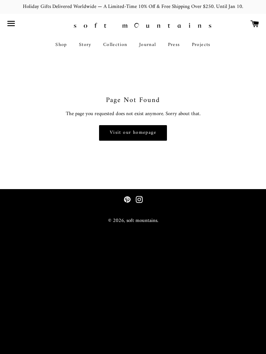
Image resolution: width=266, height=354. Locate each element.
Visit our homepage (133, 132)
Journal (147, 44)
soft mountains (141, 220)
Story (85, 44)
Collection (115, 44)
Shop (61, 44)
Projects (201, 44)
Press (174, 44)
